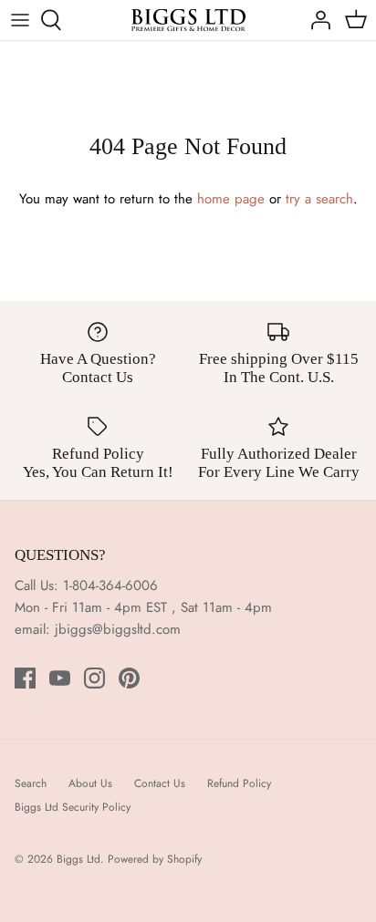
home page (231, 199)
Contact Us (159, 783)
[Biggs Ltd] (188, 20)
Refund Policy (239, 783)
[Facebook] (25, 678)
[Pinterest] (129, 678)
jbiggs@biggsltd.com (118, 629)
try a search (319, 199)
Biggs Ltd (78, 859)
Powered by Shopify (155, 859)
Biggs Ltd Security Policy (73, 807)
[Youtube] (59, 678)
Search (31, 783)
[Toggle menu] (20, 20)
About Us (90, 783)
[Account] (316, 20)
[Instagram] (94, 678)
